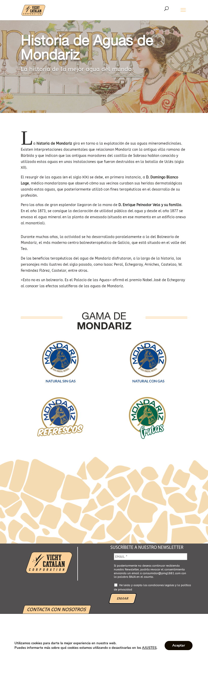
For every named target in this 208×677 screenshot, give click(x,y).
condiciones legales (161, 585)
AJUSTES (149, 648)
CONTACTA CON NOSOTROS (56, 609)
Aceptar (178, 645)
